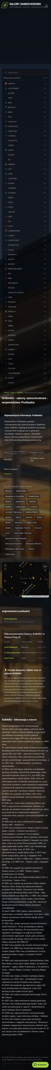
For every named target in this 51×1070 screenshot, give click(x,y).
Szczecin (38, 528)
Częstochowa (33, 496)
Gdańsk (8, 501)
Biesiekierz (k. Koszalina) (14, 496)
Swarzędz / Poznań (22, 528)
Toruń (7, 533)
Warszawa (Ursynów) (13, 544)
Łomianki (33, 507)
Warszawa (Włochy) (33, 544)
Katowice (32, 501)
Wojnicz (32, 549)
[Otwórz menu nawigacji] (46, 6)
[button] (5, 565)
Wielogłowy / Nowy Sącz (14, 549)
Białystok (8, 491)
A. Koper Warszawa (12, 653)
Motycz (18, 517)
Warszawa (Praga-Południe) (16, 538)
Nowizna (29, 517)
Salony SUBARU (17, 393)
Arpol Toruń (9, 658)
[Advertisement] (25, 34)
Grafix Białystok (10, 619)
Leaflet (26, 596)
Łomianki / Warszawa (13, 512)
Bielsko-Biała (21, 491)
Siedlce (8, 528)
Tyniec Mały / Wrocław (22, 533)
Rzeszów (18, 522)
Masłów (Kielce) (32, 512)
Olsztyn (39, 517)
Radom (8, 522)
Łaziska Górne (20, 507)
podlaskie (7, 474)
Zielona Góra (10, 554)
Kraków (8, 507)
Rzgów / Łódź (31, 522)
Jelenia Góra (20, 501)
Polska (6, 393)
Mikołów (8, 517)
